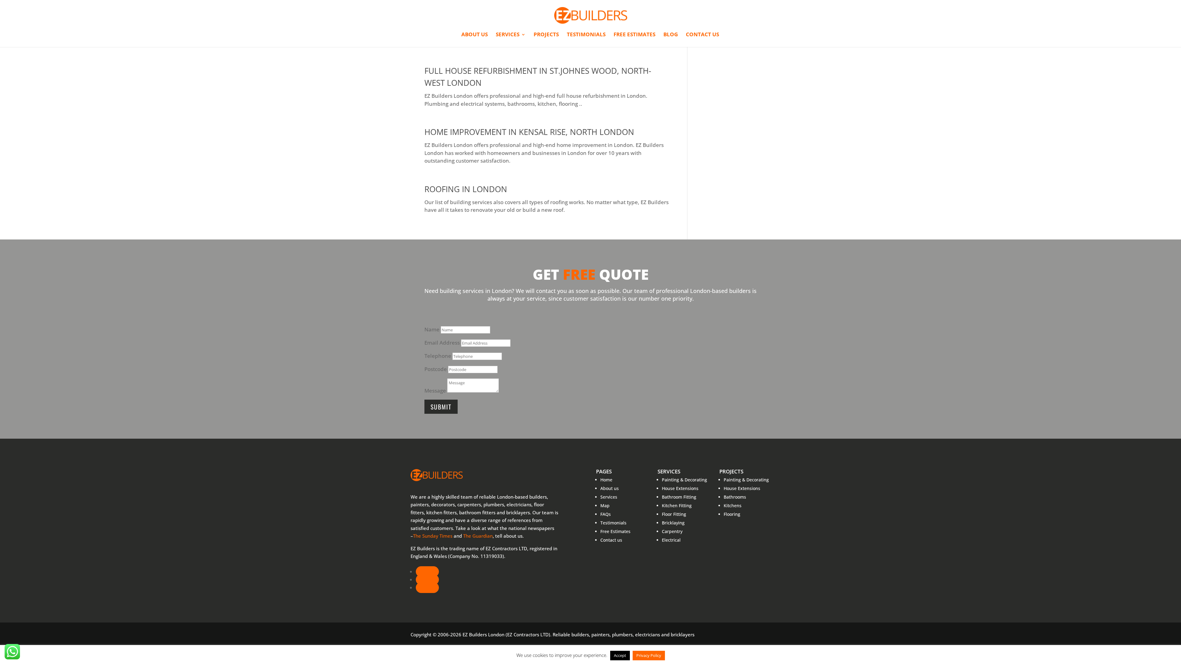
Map (605, 505)
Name (431, 329)
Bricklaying (673, 523)
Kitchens (733, 505)
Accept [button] (620, 655)
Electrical (671, 540)
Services (507, 35)
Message (435, 390)
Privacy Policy (648, 655)
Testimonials (586, 35)
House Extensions (680, 488)
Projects (546, 35)
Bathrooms (735, 497)
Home (606, 480)
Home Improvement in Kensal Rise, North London (529, 131)
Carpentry (672, 531)
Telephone (437, 355)
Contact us (702, 35)
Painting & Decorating (684, 480)
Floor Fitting (674, 514)
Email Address (442, 342)
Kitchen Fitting (677, 505)
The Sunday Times (432, 536)
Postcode (435, 369)
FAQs (605, 514)
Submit (441, 406)
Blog (670, 35)
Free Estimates (634, 35)
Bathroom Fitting (679, 497)
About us (474, 35)
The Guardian (478, 536)
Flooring (732, 514)
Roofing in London (465, 189)
